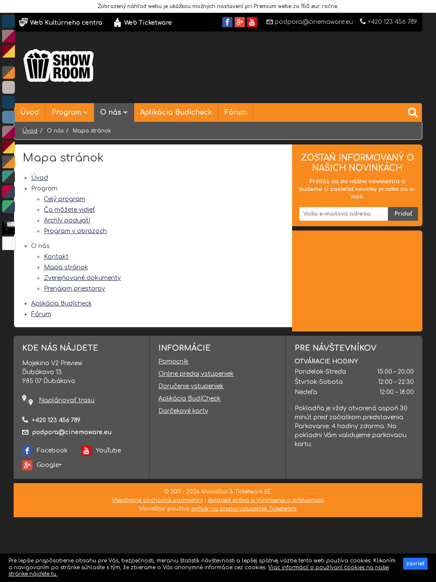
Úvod (29, 112)
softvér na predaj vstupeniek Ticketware (243, 509)
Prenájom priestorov (74, 288)
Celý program (64, 199)
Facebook (52, 450)
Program (67, 112)
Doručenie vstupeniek (191, 386)
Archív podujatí (67, 220)
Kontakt (56, 257)
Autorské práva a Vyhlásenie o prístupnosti (266, 500)
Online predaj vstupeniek (196, 374)
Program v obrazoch (75, 231)
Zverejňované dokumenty (82, 278)
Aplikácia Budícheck (176, 112)
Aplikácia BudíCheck (189, 398)
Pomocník (173, 361)
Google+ (49, 465)
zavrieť (415, 564)
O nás (111, 112)
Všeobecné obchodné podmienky (157, 500)
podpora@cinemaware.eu (314, 22)
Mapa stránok (66, 267)
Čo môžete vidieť (69, 210)
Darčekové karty (183, 411)
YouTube (108, 450)
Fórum (235, 112)
